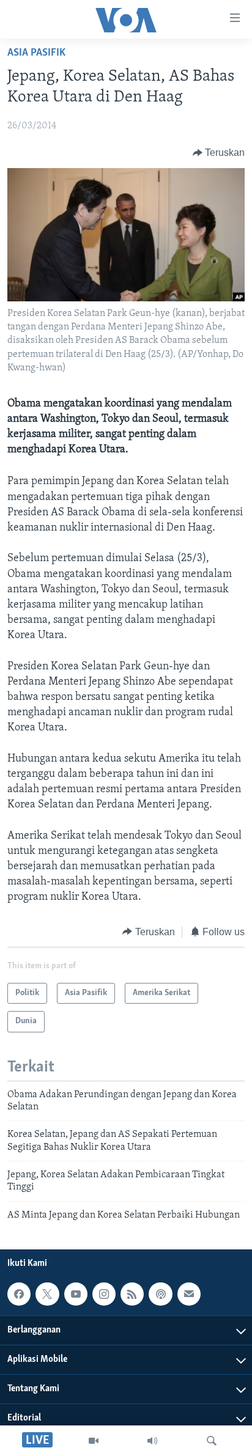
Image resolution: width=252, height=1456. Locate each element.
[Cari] (211, 1440)
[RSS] (132, 1294)
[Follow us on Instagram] (104, 1294)
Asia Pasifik (36, 53)
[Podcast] (160, 1294)
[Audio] (152, 1440)
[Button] (219, 153)
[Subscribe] (189, 1294)
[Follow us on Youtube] (75, 1294)
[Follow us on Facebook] (19, 1294)
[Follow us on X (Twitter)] (47, 1294)
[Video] (93, 1440)
